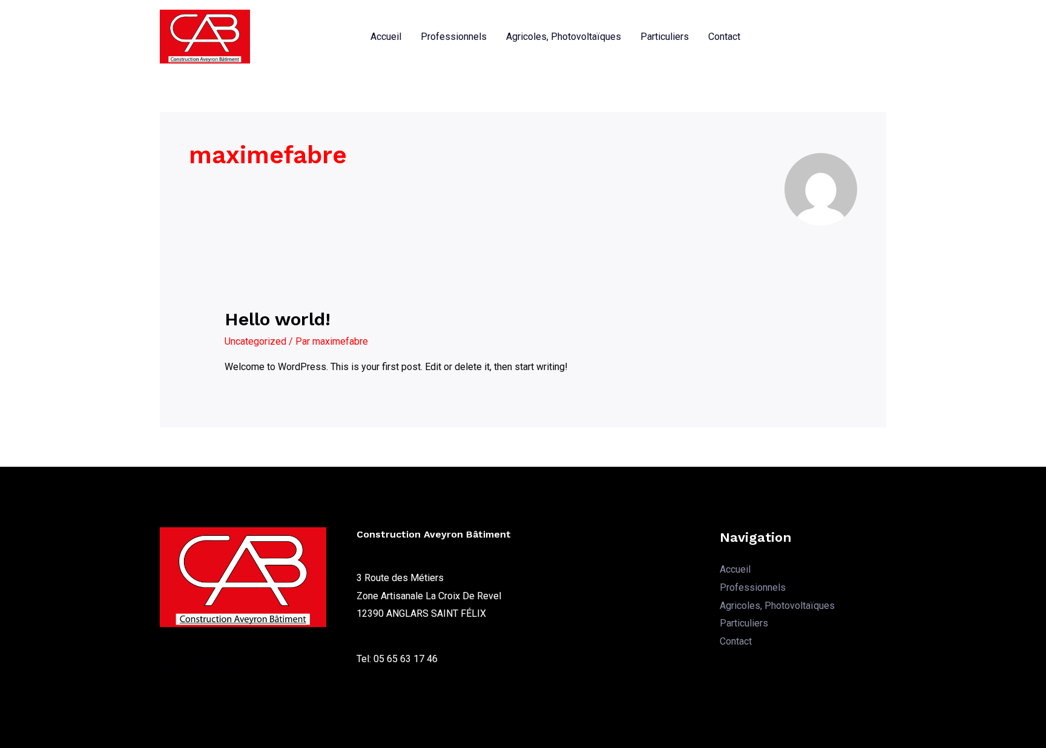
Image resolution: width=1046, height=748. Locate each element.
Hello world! (278, 319)
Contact (724, 36)
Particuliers (664, 36)
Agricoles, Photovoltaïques (563, 36)
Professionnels (454, 36)
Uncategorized (255, 341)
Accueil (385, 36)
